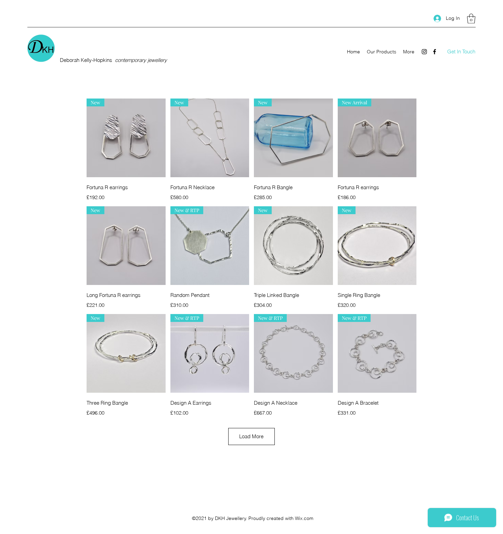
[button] (471, 19)
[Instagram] (424, 51)
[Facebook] (434, 51)
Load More (251, 436)
